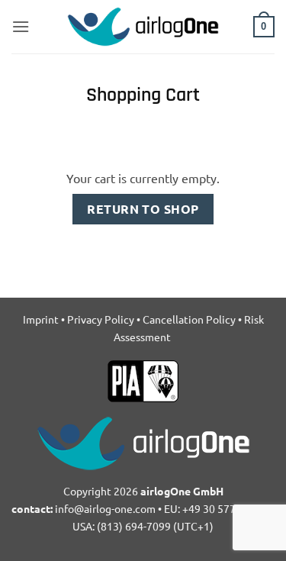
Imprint (41, 319)
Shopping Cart (143, 96)
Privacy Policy (100, 319)
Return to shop (143, 209)
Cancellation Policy (189, 319)
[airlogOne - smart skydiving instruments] (143, 26)
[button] (20, 26)
